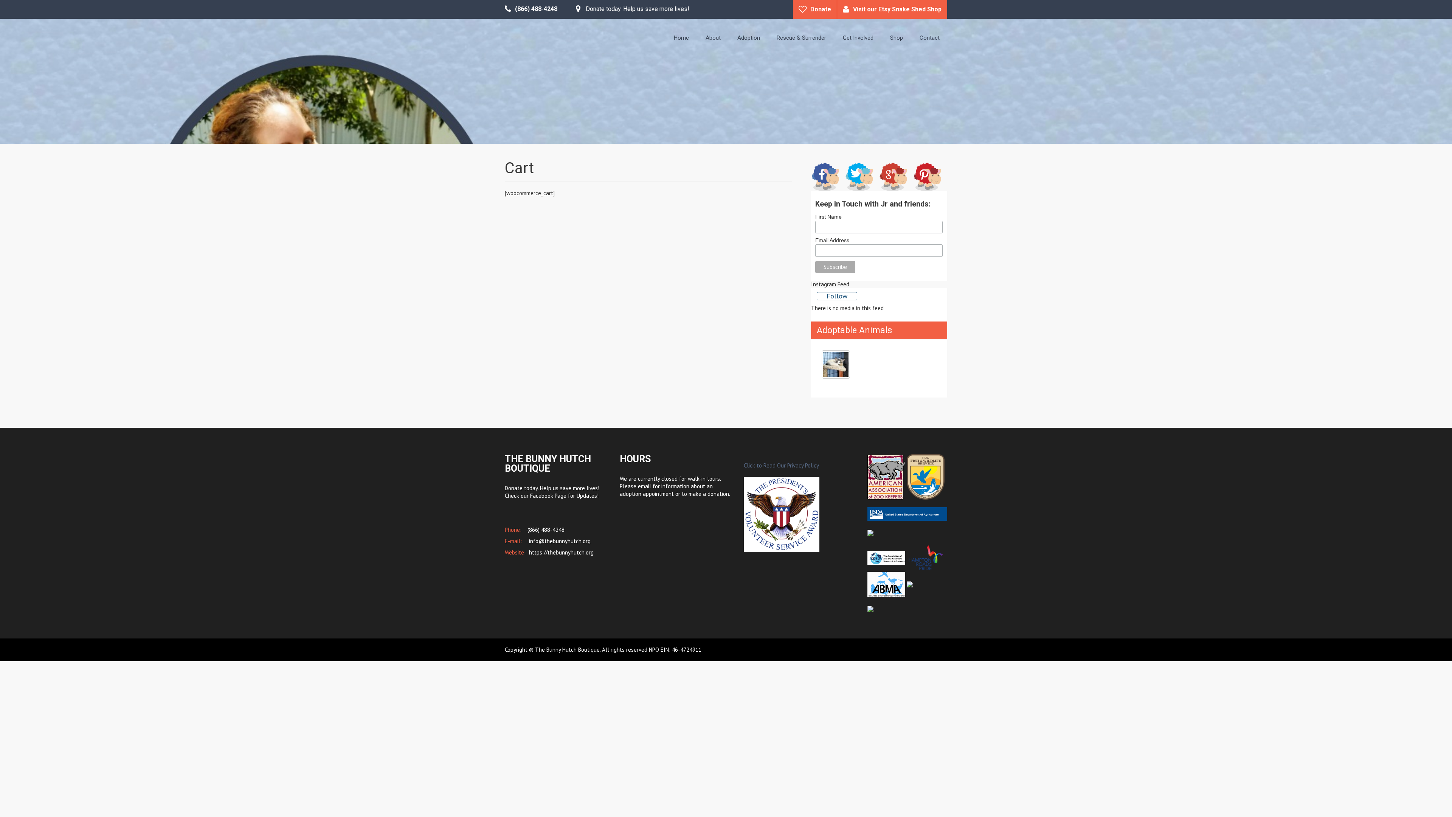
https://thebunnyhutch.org (560, 552)
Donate (820, 9)
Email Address (832, 240)
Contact (930, 37)
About (713, 37)
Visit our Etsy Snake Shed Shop (897, 9)
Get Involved (858, 37)
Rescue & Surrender (801, 37)
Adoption (748, 37)
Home (681, 37)
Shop (896, 37)
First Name (828, 217)
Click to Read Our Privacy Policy (781, 465)
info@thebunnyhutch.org (559, 541)
